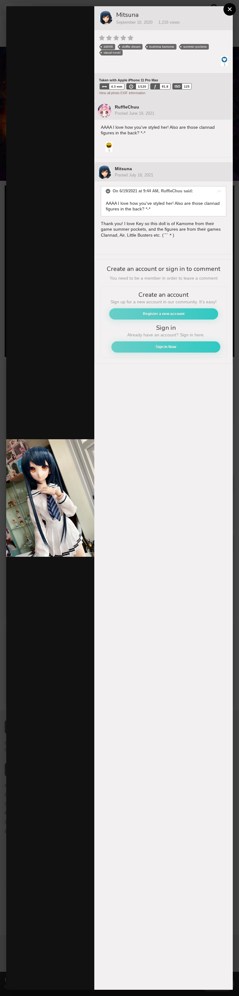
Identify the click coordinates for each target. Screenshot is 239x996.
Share (74, 978)
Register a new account (164, 314)
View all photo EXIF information (122, 93)
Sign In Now (166, 347)
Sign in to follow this (59, 15)
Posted (134, 113)
